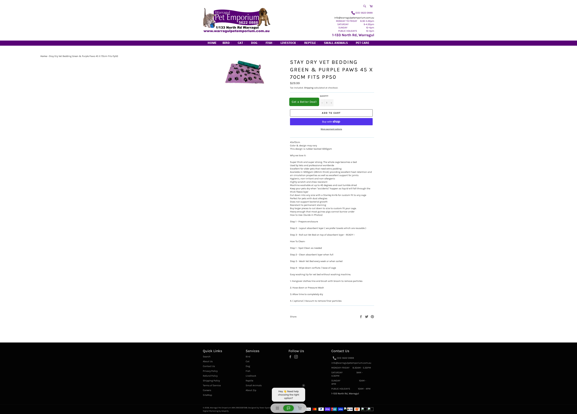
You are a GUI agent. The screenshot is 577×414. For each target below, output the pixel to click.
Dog (254, 43)
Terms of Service (212, 385)
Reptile (310, 43)
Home (212, 43)
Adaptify (225, 411)
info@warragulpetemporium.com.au (354, 17)
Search (207, 356)
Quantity (324, 96)
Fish (269, 43)
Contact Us (209, 366)
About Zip (251, 390)
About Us (208, 361)
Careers (207, 390)
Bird (226, 43)
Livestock (289, 43)
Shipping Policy (211, 380)
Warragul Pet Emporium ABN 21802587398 (228, 407)
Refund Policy (210, 375)
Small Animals (336, 43)
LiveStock (251, 375)
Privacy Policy (210, 371)
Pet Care (362, 43)
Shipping (308, 87)
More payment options (331, 129)
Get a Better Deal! (304, 102)
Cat (241, 43)
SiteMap (207, 395)
